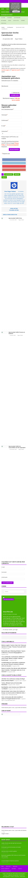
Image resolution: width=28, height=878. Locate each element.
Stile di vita (16, 20)
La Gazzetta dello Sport (13, 675)
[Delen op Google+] (14, 169)
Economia (9, 17)
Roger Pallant (18, 39)
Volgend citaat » (5, 833)
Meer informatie (16, 9)
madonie (17, 174)
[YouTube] (17, 1)
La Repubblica (9, 641)
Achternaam (5, 120)
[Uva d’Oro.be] (14, 609)
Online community (6, 12)
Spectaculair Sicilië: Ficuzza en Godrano (17, 332)
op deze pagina (5, 70)
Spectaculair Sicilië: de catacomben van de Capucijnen (17, 447)
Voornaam (4, 115)
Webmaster (22, 876)
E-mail (3, 125)
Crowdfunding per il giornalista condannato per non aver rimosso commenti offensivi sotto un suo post (13, 664)
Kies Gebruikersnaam (7, 109)
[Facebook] (11, 1)
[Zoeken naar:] (14, 591)
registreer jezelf (16, 70)
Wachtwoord (4, 86)
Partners (14, 868)
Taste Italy (9, 9)
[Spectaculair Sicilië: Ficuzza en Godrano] (4, 441)
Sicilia (4, 177)
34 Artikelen (21, 191)
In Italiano (3, 20)
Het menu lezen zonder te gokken (9, 851)
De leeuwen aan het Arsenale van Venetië (11, 847)
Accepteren (16, 11)
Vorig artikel (14, 208)
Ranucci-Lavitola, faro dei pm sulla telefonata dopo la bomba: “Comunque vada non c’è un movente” (13, 670)
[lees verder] (20, 624)
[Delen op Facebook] (14, 159)
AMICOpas (15, 866)
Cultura (3, 17)
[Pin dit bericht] (14, 166)
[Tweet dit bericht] (14, 163)
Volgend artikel (14, 210)
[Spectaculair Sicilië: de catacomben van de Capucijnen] (4, 555)
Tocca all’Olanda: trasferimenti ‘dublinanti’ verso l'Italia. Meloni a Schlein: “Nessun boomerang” (13, 658)
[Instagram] (14, 1)
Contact (22, 12)
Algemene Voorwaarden (13, 875)
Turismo (23, 20)
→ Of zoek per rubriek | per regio (9, 629)
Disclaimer (17, 876)
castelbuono (8, 174)
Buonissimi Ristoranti (7, 14)
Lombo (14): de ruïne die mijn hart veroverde (11, 843)
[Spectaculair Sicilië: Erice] (4, 327)
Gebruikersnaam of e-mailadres (9, 80)
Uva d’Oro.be (8, 612)
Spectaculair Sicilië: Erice (15, 218)
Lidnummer (4, 131)
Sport (9, 20)
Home (2, 9)
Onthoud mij (16, 92)
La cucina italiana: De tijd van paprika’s (10, 860)
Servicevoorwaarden (13, 145)
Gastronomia (17, 17)
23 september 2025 (8, 39)
